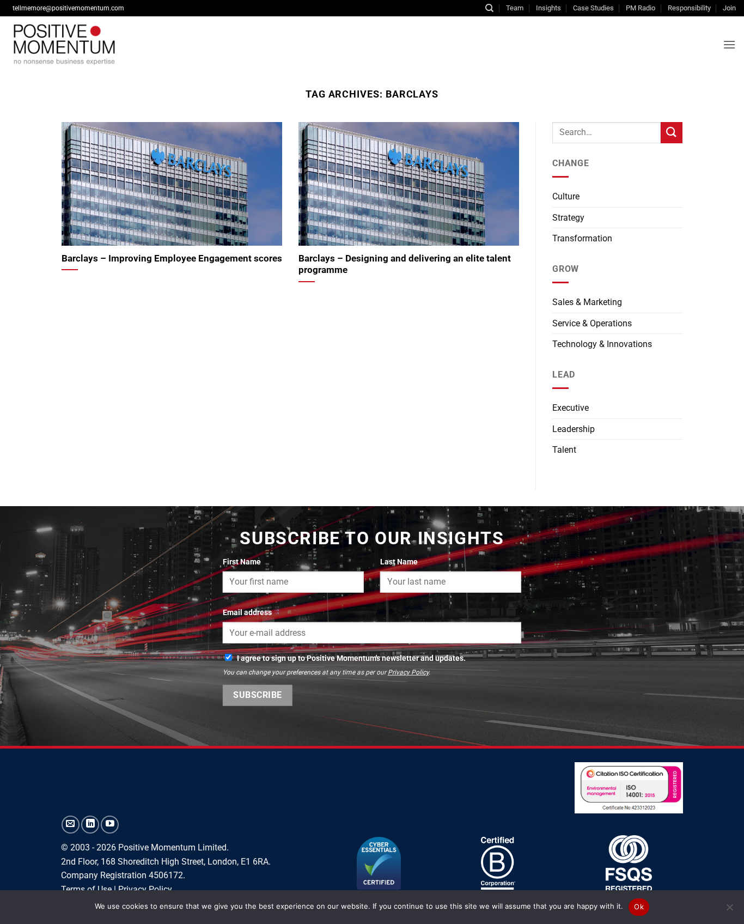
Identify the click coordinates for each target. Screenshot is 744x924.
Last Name (399, 562)
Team (514, 8)
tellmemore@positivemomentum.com (68, 8)
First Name (242, 562)
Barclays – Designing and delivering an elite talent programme (404, 264)
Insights (548, 8)
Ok (639, 906)
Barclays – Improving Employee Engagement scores (172, 258)
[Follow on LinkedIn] (90, 825)
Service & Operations (592, 323)
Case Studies (593, 8)
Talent (564, 450)
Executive (570, 408)
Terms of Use (86, 889)
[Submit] (671, 132)
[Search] (489, 8)
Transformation (582, 238)
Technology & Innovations (602, 344)
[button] (729, 44)
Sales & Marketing (587, 302)
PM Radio (640, 8)
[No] (729, 910)
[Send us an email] (71, 825)
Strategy (568, 217)
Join (729, 8)
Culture (566, 196)
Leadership (573, 429)
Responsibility (689, 8)
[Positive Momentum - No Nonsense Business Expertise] (143, 44)
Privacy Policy (408, 672)
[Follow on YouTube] (110, 825)
